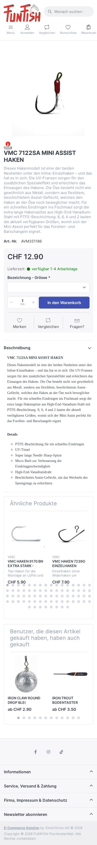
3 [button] (18, 585)
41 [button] (51, 596)
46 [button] (78, 596)
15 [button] (84, 585)
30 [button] (78, 590)
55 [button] (40, 601)
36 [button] (24, 596)
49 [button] (7, 601)
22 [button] (35, 590)
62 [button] (78, 601)
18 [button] (13, 590)
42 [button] (56, 596)
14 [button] (78, 585)
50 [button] (13, 601)
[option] (48, 91)
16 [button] (89, 585)
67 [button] (40, 607)
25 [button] (51, 590)
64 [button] (89, 601)
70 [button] (56, 607)
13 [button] (73, 585)
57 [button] (51, 601)
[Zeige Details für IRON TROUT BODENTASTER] (70, 674)
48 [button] (89, 596)
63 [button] (84, 601)
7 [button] (40, 585)
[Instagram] (48, 751)
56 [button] (46, 601)
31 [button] (84, 590)
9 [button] (51, 585)
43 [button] (62, 596)
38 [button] (35, 596)
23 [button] (40, 590)
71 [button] (62, 607)
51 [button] (18, 601)
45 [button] (73, 596)
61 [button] (73, 601)
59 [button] (62, 601)
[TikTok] (61, 751)
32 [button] (89, 590)
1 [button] (7, 585)
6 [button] (35, 585)
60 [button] (67, 601)
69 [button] (51, 607)
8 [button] (46, 585)
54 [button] (35, 601)
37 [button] (29, 596)
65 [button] (29, 607)
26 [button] (56, 590)
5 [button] (29, 585)
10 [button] (56, 585)
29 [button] (73, 590)
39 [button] (40, 596)
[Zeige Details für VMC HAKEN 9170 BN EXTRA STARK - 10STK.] (26, 533)
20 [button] (24, 590)
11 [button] (62, 585)
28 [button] (67, 590)
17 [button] (7, 590)
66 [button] (35, 607)
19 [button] (18, 590)
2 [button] (13, 585)
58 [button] (56, 601)
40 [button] (46, 596)
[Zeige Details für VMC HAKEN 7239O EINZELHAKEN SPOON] (70, 533)
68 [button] (46, 607)
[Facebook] (35, 751)
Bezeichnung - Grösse (27, 277)
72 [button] (67, 607)
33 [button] (7, 596)
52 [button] (24, 601)
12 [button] (67, 585)
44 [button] (67, 596)
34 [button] (13, 596)
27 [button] (62, 590)
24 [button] (46, 590)
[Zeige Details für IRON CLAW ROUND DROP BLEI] (26, 674)
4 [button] (24, 585)
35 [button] (18, 596)
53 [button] (29, 601)
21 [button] (29, 590)
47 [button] (84, 596)
